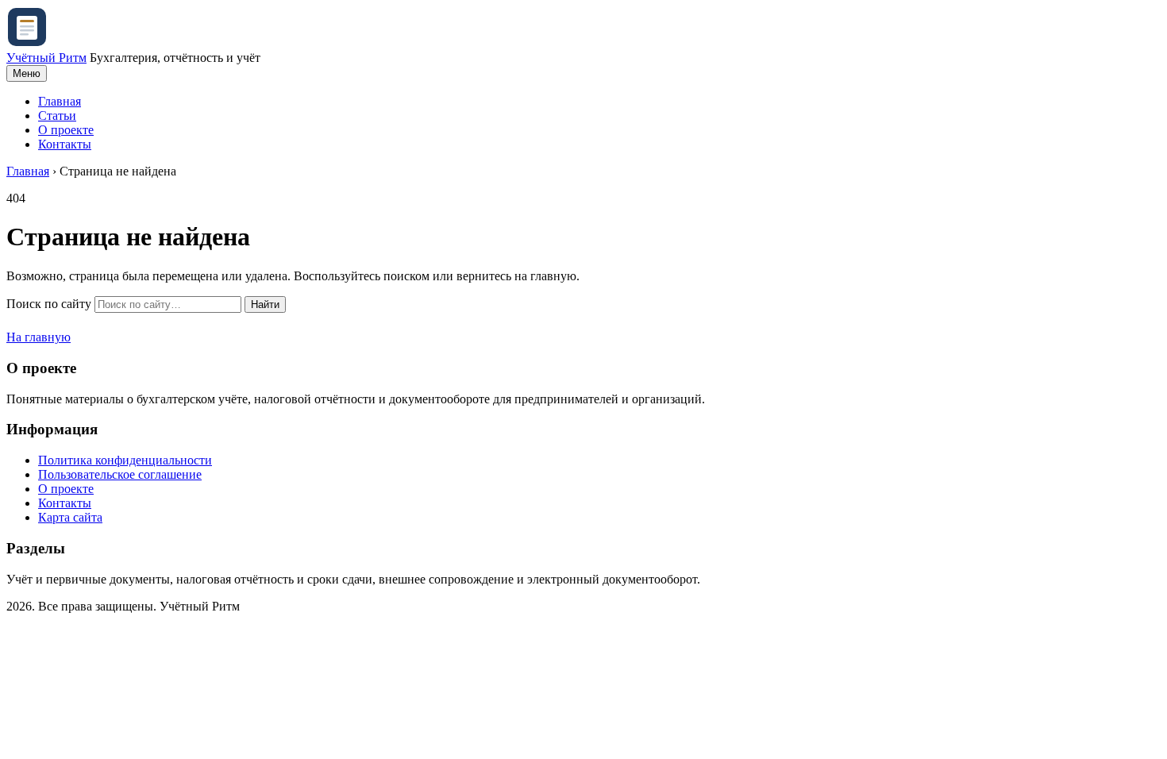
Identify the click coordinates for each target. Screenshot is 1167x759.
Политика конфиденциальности (125, 460)
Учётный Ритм (46, 57)
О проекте (66, 130)
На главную (38, 337)
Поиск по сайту (48, 303)
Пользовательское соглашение (120, 474)
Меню (26, 73)
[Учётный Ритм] (27, 43)
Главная (59, 101)
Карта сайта (70, 517)
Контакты (64, 144)
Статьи (57, 115)
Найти (265, 304)
